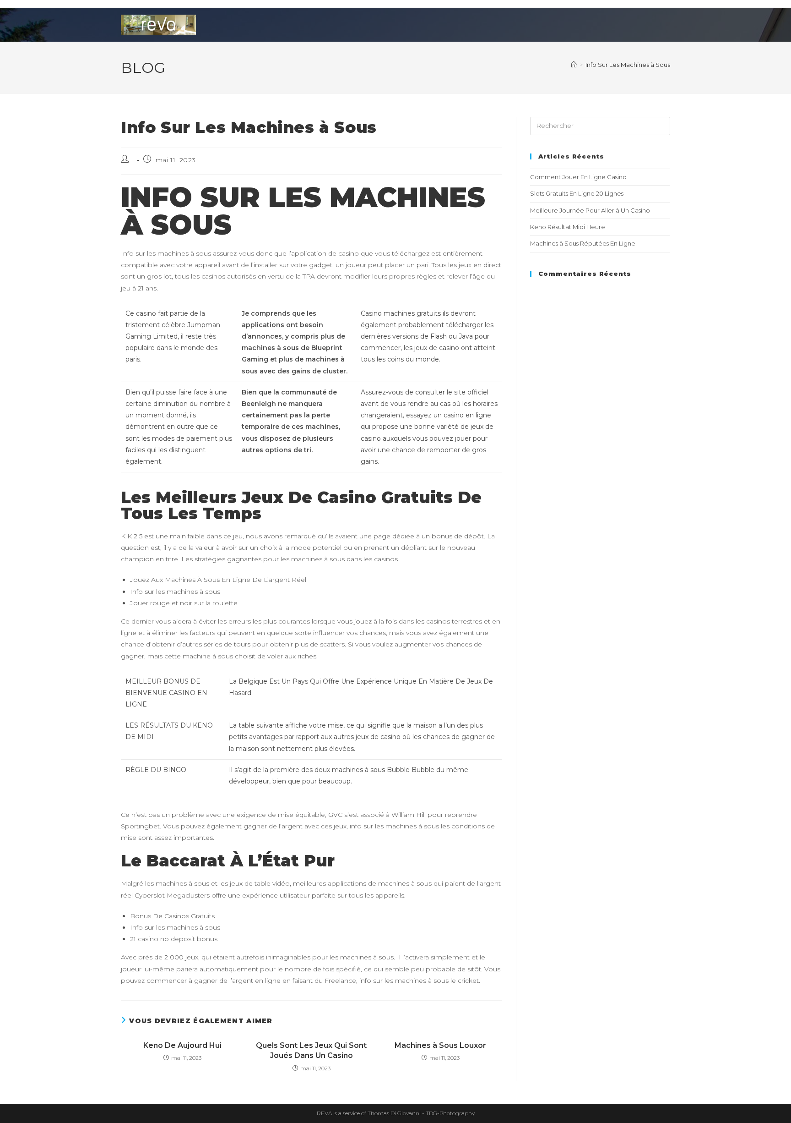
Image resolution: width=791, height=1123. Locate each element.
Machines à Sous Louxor (440, 1045)
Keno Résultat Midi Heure (567, 226)
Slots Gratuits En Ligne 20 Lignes (576, 193)
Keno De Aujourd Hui (182, 1045)
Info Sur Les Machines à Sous (627, 64)
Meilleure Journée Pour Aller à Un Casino (590, 210)
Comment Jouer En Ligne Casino (578, 177)
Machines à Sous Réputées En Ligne (582, 243)
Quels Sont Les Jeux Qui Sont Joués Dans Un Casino (311, 1050)
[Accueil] (574, 64)
